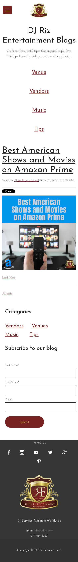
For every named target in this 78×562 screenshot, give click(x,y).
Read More (8, 277)
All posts (7, 293)
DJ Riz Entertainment (26, 180)
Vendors (39, 91)
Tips (39, 129)
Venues (40, 326)
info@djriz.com (43, 530)
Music (39, 110)
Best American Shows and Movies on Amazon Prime (38, 160)
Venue (39, 72)
